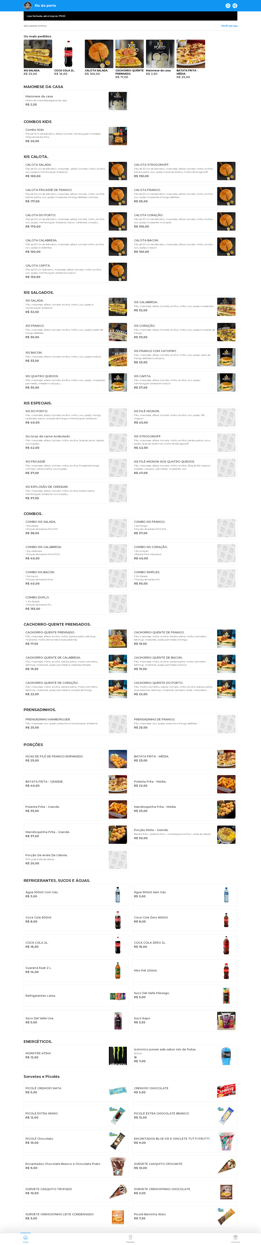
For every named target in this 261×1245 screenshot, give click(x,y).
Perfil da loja (229, 25)
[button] (25, 1239)
